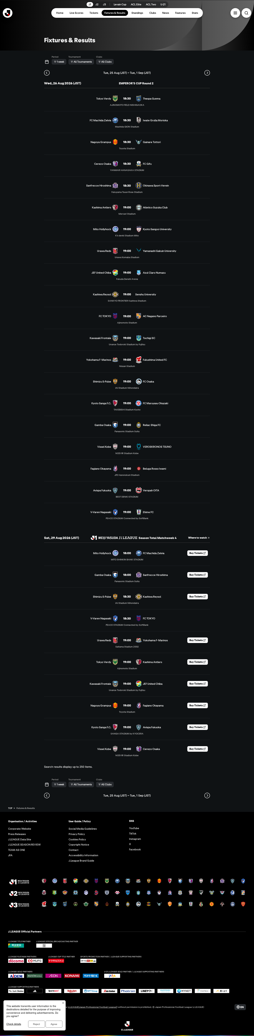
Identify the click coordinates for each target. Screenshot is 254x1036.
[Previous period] (47, 73)
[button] (235, 13)
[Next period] (207, 73)
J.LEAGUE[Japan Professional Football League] (92, 1007)
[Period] (47, 62)
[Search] (246, 13)
